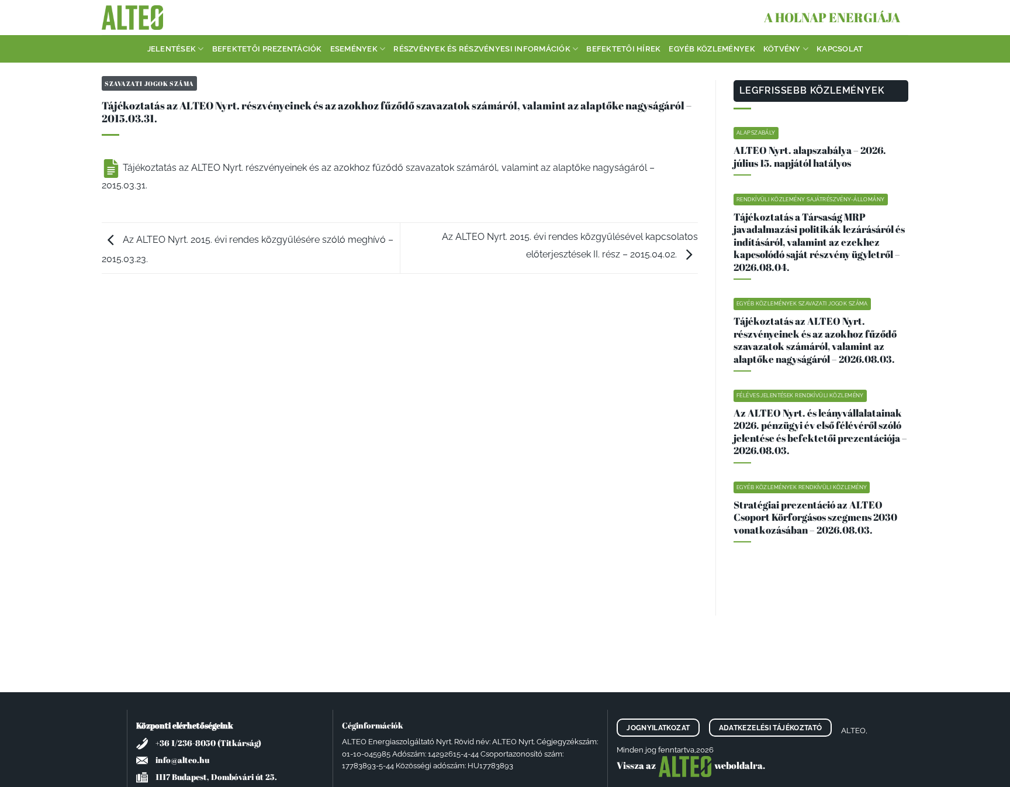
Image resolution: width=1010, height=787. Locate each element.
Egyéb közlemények (712, 48)
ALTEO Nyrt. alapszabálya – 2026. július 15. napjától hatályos (810, 156)
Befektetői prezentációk (267, 48)
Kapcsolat (840, 48)
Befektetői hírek (623, 48)
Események (354, 48)
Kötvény (782, 48)
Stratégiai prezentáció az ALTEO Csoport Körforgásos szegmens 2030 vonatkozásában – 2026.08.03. (815, 518)
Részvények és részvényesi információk (481, 48)
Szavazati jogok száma (149, 83)
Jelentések (171, 48)
